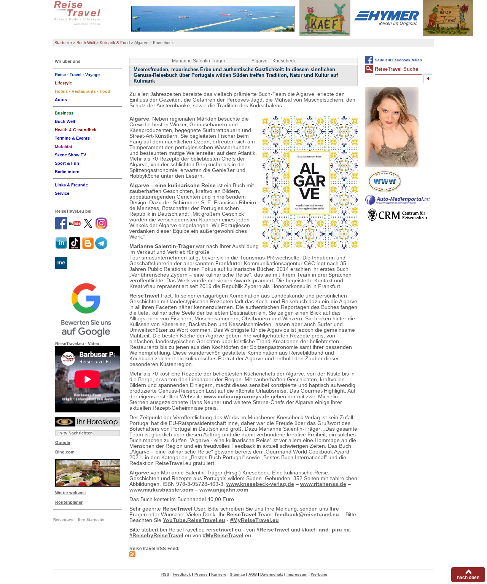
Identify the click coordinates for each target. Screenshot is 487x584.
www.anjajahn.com (223, 490)
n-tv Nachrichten (76, 433)
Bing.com (65, 452)
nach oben (468, 577)
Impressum (296, 574)
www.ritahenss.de (323, 484)
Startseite (63, 42)
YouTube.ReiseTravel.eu (194, 520)
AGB (252, 574)
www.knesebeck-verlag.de (260, 484)
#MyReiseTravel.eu (254, 520)
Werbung (319, 574)
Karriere (218, 574)
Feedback (182, 574)
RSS (165, 574)
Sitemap (237, 574)
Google (62, 442)
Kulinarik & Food (115, 42)
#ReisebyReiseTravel (156, 535)
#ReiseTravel (273, 530)
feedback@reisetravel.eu (307, 514)
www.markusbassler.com (161, 490)
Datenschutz (271, 574)
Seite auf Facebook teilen (398, 60)
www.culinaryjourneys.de (236, 396)
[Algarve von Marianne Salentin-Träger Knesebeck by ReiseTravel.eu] (310, 182)
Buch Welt (85, 42)
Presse (201, 574)
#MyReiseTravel (223, 535)
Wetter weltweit (70, 492)
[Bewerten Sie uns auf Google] (87, 308)
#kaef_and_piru (322, 530)
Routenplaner (69, 502)
